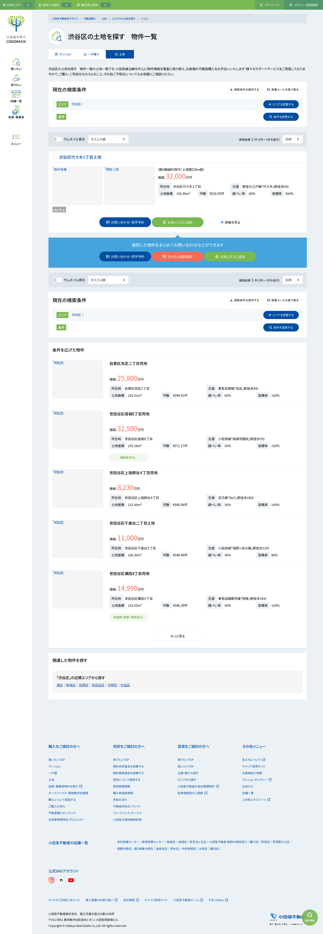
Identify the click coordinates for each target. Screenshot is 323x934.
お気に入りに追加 (180, 222)
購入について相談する (62, 800)
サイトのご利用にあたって (64, 900)
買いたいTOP (56, 760)
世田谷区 (98, 685)
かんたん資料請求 (180, 256)
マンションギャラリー (254, 780)
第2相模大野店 (143, 848)
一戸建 (52, 773)
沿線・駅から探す (188, 773)
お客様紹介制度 (252, 773)
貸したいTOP (186, 766)
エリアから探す (187, 780)
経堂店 (171, 842)
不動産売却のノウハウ (126, 806)
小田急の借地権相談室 (127, 819)
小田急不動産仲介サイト (65, 18)
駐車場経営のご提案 (190, 793)
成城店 (182, 842)
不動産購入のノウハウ (62, 813)
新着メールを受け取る (285, 89)
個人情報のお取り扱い (99, 900)
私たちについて (251, 760)
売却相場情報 (121, 786)
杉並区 (125, 685)
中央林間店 (189, 848)
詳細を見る (232, 222)
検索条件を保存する (246, 89)
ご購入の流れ (56, 806)
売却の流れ (120, 800)
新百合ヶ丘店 (198, 842)
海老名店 (161, 848)
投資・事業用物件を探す (63, 786)
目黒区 (83, 685)
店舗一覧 (248, 793)
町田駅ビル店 (281, 842)
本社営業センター (128, 842)
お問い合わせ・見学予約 (127, 222)
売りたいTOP (121, 760)
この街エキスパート (254, 800)
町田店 (265, 842)
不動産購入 (90, 18)
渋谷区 (76, 104)
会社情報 (129, 900)
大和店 (203, 848)
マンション (65, 54)
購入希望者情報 (123, 793)
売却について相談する (126, 780)
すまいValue (216, 900)
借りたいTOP (186, 760)
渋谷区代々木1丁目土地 (80, 157)
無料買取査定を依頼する (128, 773)
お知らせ (247, 786)
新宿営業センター (153, 842)
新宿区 (71, 685)
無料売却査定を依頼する (128, 766)
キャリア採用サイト (253, 766)
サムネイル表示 (74, 139)
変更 (283, 104)
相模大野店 (124, 848)
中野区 (112, 685)
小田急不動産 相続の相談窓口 (228, 842)
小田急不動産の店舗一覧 (68, 842)
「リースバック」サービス (127, 813)
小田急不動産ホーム (186, 900)
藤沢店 (214, 848)
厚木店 (174, 848)
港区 (60, 685)
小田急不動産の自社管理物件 (196, 786)
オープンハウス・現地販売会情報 (68, 793)
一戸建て (93, 54)
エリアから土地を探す (123, 18)
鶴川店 (254, 842)
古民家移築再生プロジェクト (66, 819)
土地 (104, 18)
